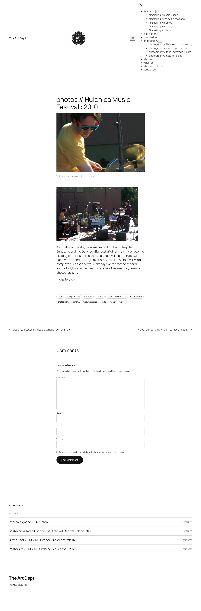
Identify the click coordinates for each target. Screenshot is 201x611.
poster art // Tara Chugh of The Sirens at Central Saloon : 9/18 (50, 531)
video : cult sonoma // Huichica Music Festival (163, 329)
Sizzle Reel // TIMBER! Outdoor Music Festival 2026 (43, 540)
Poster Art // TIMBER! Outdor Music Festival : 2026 (42, 549)
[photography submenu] (160, 41)
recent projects (90, 176)
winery (122, 301)
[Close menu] (140, 5)
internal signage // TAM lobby (28, 522)
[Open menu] (132, 38)
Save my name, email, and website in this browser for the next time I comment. (92, 452)
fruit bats (88, 296)
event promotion (73, 296)
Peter (67, 176)
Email (59, 426)
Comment (61, 377)
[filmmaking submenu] (157, 11)
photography (77, 176)
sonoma (76, 301)
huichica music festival (116, 296)
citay (60, 296)
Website (59, 439)
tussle (103, 301)
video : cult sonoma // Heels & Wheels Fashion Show (41, 329)
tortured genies (90, 301)
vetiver (113, 301)
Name (59, 413)
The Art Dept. (18, 38)
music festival (136, 296)
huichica (99, 296)
